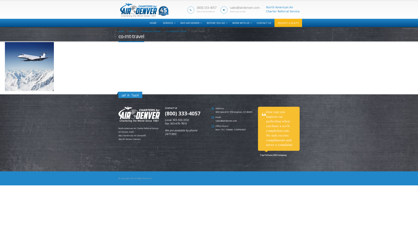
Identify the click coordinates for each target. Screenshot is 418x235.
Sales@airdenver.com (226, 120)
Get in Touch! (130, 95)
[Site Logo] (144, 10)
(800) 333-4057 (206, 7)
